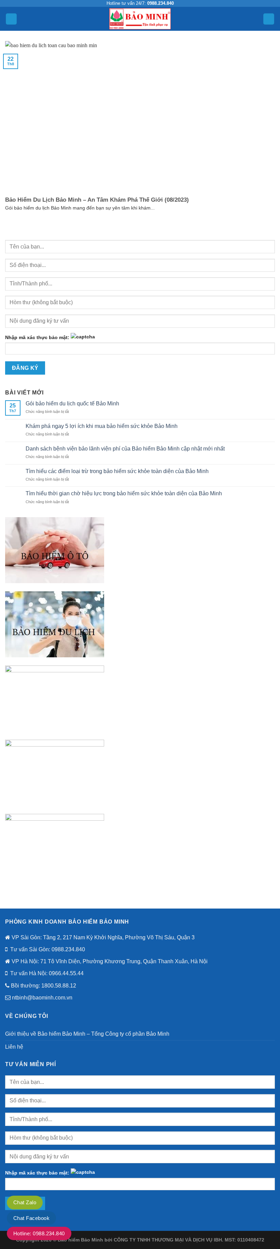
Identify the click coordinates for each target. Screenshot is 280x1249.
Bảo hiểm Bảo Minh (80, 1240)
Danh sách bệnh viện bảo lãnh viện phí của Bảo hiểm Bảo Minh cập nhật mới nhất (125, 449)
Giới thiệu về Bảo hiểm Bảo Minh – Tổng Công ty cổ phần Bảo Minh (87, 1034)
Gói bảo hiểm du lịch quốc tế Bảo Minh (72, 403)
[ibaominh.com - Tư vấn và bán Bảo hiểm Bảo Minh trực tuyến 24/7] (140, 18)
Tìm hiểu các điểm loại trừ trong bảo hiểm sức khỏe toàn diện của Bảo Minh (117, 471)
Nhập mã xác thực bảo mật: (37, 337)
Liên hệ (14, 1047)
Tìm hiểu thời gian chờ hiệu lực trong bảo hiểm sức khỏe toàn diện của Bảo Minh (124, 493)
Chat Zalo (24, 1202)
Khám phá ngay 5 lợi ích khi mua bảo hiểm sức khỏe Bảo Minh (102, 426)
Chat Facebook (31, 1218)
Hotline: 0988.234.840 (39, 1233)
